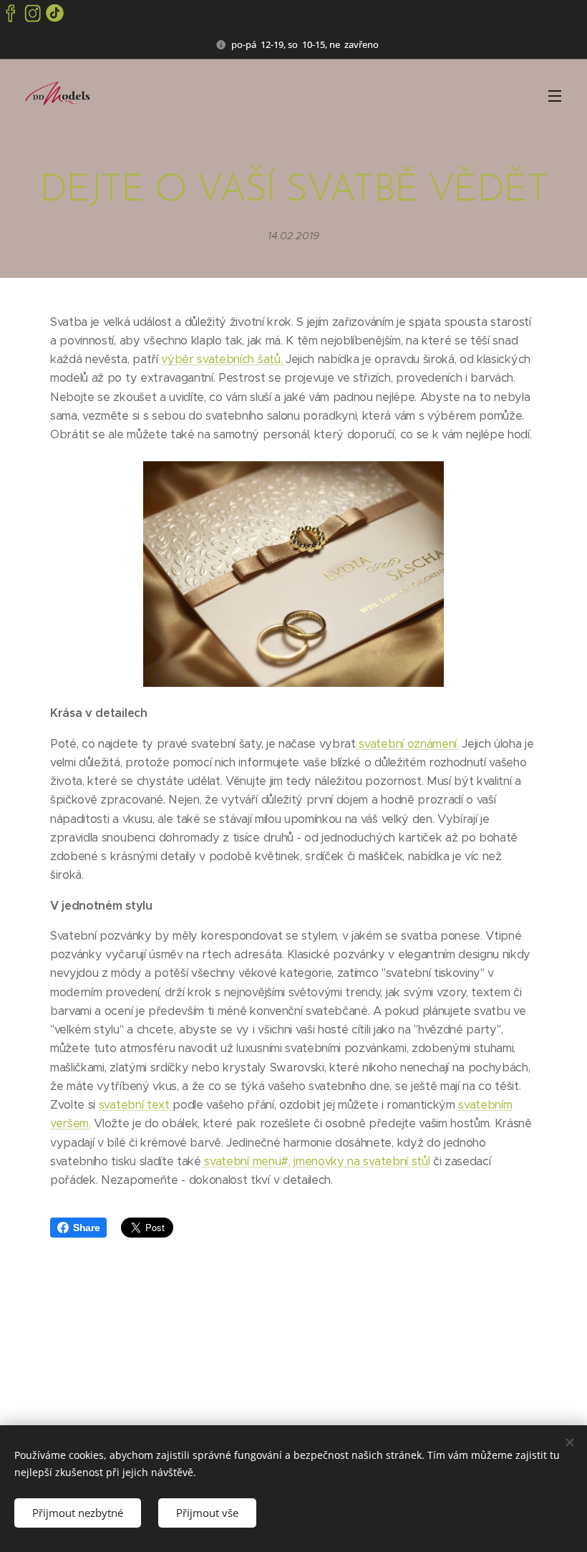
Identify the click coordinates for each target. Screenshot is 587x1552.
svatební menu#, (246, 1161)
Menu (554, 95)
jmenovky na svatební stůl (362, 1161)
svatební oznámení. (407, 743)
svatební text (136, 1104)
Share (86, 1227)
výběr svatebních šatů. (223, 359)
